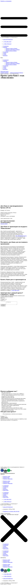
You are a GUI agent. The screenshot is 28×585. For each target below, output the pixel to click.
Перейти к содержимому (6, 1)
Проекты (5, 47)
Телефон (3, 299)
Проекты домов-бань (7, 478)
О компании (6, 46)
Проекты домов (6, 476)
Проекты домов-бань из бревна (13, 49)
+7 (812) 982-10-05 (15, 290)
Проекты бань (6, 477)
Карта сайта (5, 490)
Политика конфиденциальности (8, 473)
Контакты (5, 55)
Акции (4, 53)
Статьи (4, 54)
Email (2, 300)
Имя (2, 297)
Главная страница (4, 72)
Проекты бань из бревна (11, 50)
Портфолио (5, 52)
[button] (14, 57)
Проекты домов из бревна (11, 48)
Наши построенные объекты (16, 72)
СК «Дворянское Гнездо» (21, 235)
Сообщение (3, 304)
